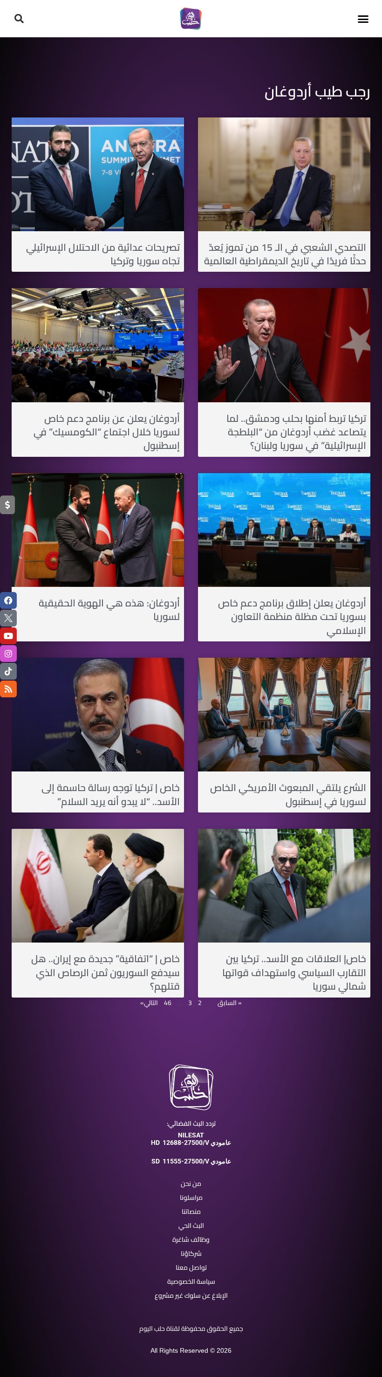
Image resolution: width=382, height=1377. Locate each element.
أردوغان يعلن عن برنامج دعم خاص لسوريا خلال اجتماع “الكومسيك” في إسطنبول (107, 432)
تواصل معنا (191, 1267)
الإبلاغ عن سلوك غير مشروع (191, 1295)
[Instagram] (8, 653)
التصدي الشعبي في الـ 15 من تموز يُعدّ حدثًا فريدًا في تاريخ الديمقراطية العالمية (285, 254)
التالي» (149, 1003)
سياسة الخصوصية (191, 1281)
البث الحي (191, 1225)
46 (167, 1003)
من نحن (191, 1183)
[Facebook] (8, 600)
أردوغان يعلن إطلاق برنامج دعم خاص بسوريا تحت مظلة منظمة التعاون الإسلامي (292, 617)
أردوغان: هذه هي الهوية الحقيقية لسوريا (109, 610)
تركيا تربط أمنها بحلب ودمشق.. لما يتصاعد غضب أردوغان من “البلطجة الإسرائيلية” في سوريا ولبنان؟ (296, 432)
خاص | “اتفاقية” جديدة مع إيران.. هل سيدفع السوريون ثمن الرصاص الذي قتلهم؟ (105, 972)
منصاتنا (191, 1211)
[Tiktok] (8, 671)
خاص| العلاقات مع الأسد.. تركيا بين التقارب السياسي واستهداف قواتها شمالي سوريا (294, 972)
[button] (363, 19)
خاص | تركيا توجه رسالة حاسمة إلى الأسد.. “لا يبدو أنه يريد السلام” (110, 794)
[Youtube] (8, 635)
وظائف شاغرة (191, 1239)
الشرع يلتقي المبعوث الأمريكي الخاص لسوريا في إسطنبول (288, 794)
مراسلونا (191, 1197)
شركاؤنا (191, 1253)
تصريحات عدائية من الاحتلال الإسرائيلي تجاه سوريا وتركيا (103, 254)
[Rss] (8, 689)
